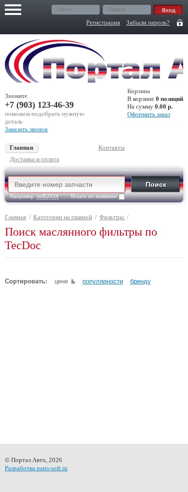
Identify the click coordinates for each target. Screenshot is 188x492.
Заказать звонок (26, 129)
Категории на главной (62, 217)
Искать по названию (95, 196)
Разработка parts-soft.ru (36, 468)
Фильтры (112, 217)
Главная (15, 217)
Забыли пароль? (148, 22)
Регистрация (103, 22)
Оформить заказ (148, 114)
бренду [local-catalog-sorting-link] (140, 281)
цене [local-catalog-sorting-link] (61, 281)
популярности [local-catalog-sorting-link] (102, 281)
